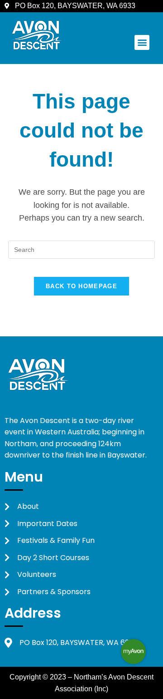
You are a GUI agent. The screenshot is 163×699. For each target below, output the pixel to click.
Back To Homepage (81, 286)
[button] (141, 42)
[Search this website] (81, 249)
